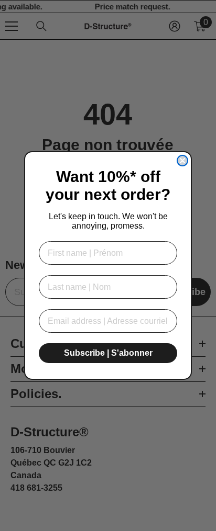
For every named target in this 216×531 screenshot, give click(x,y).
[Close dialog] (182, 160)
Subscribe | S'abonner (108, 352)
